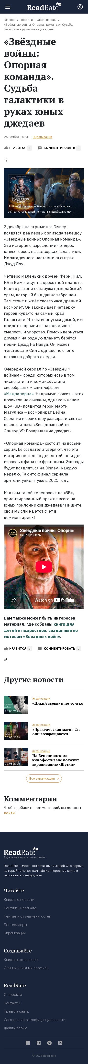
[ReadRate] (44, 6)
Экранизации (42, 137)
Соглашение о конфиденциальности (34, 1019)
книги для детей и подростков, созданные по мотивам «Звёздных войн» (41, 630)
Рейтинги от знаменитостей (27, 916)
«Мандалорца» (19, 393)
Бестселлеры (15, 924)
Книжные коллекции (21, 959)
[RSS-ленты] (60, 1043)
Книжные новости (19, 899)
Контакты (12, 1003)
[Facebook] (28, 1043)
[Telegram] (49, 1043)
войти (9, 813)
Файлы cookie (15, 1028)
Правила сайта (16, 1011)
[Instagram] (39, 1043)
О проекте (13, 994)
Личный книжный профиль (26, 968)
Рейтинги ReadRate (20, 908)
